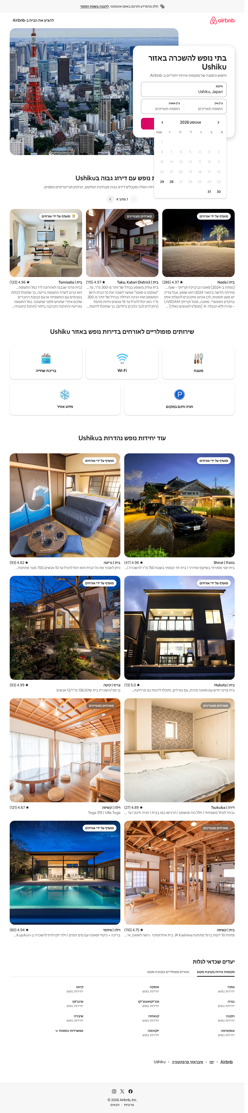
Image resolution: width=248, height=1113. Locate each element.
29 (162, 182)
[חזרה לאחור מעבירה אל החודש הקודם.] (218, 122)
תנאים (114, 1105)
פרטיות (129, 1105)
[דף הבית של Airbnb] (222, 20)
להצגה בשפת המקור (94, 6)
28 (171, 182)
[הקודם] (134, 199)
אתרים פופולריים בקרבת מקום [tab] (168, 972)
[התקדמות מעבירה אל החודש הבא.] (162, 122)
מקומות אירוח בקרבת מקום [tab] (216, 972)
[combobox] (184, 92)
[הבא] (110, 199)
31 (209, 192)
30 (219, 192)
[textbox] (205, 109)
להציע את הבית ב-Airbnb (33, 20)
